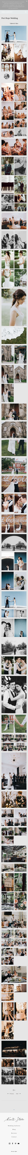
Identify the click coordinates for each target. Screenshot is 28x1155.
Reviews (14, 1133)
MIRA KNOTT (6, 12)
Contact (14, 1136)
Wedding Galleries (14, 1125)
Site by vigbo (14, 1151)
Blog (14, 1129)
